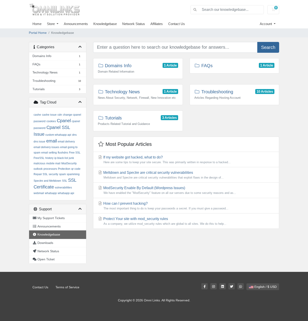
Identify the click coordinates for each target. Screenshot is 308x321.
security (53, 174)
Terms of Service (67, 287)
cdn (59, 114)
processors (50, 168)
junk (71, 158)
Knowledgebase (105, 24)
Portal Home (38, 32)
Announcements (76, 24)
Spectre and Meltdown (47, 180)
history (49, 158)
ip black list (61, 158)
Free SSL (74, 152)
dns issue (39, 141)
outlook (38, 168)
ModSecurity (69, 163)
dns (74, 134)
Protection (64, 168)
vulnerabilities (63, 187)
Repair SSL (41, 174)
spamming (73, 174)
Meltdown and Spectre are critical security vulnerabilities (163, 175)
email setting (49, 152)
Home (36, 24)
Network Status (133, 24)
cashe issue (49, 114)
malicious (39, 163)
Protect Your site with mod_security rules (164, 221)
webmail (39, 193)
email (51, 140)
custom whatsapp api (58, 134)
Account (266, 24)
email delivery (66, 141)
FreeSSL (39, 158)
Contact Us (176, 24)
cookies (51, 121)
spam (62, 174)
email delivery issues (46, 147)
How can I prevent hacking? (165, 206)
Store (51, 24)
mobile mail (53, 163)
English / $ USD (265, 287)
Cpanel (64, 120)
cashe (37, 114)
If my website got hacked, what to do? (166, 159)
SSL (64, 180)
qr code (75, 168)
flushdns (63, 152)
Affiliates (156, 24)
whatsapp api (66, 193)
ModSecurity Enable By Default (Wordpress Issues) (169, 190)
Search (268, 47)
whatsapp (51, 193)
